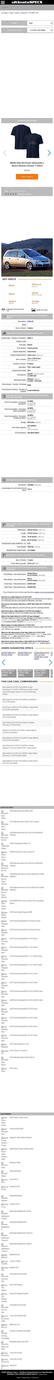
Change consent (43, 1374)
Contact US (34, 1377)
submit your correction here (44, 592)
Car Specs (4, 13)
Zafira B (24, 13)
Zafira (17, 13)
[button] (49, 153)
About (19, 1377)
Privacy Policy (26, 1377)
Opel (11, 13)
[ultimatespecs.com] (27, 2)
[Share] (51, 7)
